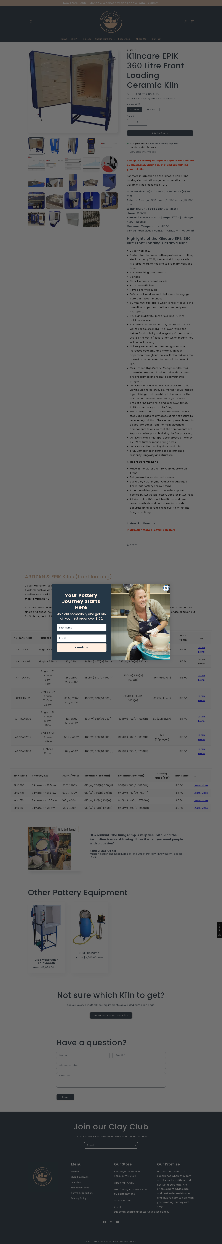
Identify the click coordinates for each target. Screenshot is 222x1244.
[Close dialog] (166, 588)
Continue (81, 647)
